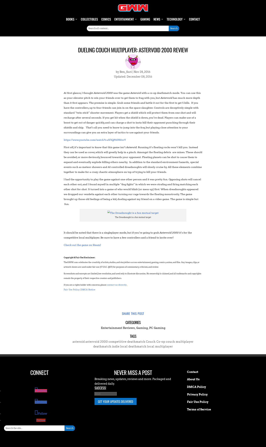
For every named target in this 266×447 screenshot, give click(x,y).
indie (116, 346)
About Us (193, 379)
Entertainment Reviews (118, 328)
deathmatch (102, 346)
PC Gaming (157, 328)
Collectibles (89, 19)
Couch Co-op (155, 341)
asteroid (79, 341)
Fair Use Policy (72, 289)
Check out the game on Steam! (82, 245)
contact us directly (117, 285)
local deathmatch (133, 346)
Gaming (145, 19)
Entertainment (124, 19)
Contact (194, 19)
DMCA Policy (196, 387)
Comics (106, 19)
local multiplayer (160, 346)
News (156, 19)
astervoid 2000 (96, 341)
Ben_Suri (126, 71)
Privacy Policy (197, 394)
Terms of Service (199, 409)
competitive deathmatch (127, 341)
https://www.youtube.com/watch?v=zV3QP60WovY (95, 139)
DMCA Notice (88, 289)
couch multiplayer (179, 341)
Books (70, 19)
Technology (175, 19)
